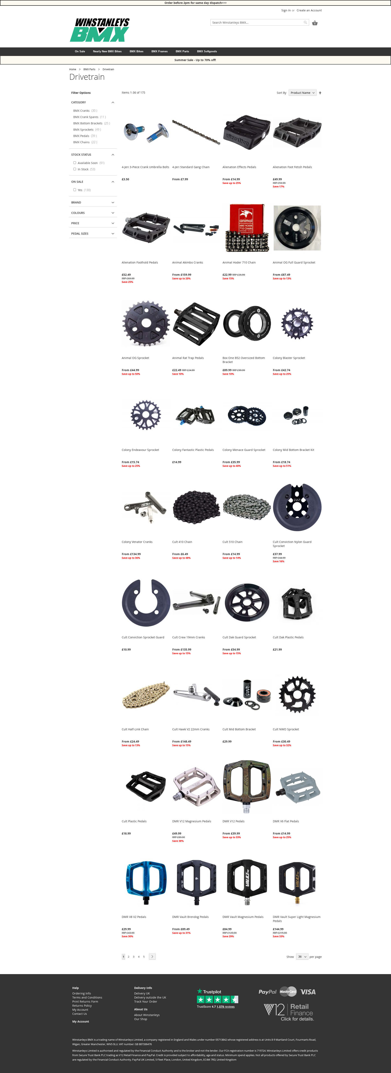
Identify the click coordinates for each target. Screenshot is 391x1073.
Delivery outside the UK (150, 997)
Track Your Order (145, 1001)
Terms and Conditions (87, 997)
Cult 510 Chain (233, 542)
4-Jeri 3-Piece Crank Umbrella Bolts (145, 167)
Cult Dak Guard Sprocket (239, 637)
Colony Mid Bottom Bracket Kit (293, 450)
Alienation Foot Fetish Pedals (292, 167)
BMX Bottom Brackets (92, 123)
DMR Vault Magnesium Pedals (243, 917)
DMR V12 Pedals (234, 821)
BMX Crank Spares (90, 117)
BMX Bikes (136, 51)
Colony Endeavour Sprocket (140, 450)
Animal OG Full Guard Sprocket (294, 262)
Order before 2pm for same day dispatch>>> (196, 3)
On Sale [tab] (77, 182)
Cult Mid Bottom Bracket (239, 729)
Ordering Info (81, 993)
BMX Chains (86, 142)
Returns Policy (82, 1005)
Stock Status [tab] (81, 154)
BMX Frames (160, 51)
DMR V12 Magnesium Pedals (191, 821)
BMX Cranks (86, 111)
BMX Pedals (86, 136)
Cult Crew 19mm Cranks (188, 637)
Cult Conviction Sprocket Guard (143, 637)
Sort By (281, 93)
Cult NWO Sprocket (286, 729)
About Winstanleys (147, 1015)
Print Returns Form (85, 1001)
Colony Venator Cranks (137, 542)
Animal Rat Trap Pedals (188, 358)
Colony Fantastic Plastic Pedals (193, 450)
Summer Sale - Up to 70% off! (196, 60)
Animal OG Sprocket (135, 358)
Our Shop (140, 1019)
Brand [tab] (76, 202)
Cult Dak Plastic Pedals (288, 637)
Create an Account (309, 10)
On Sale (80, 51)
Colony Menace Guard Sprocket (244, 450)
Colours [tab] (78, 213)
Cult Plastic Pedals (134, 821)
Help (75, 988)
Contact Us (79, 1014)
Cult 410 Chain (182, 542)
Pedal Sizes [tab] (79, 233)
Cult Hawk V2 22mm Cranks (191, 729)
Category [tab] (78, 102)
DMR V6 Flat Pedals (286, 821)
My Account (80, 1010)
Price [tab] (75, 223)
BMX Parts (182, 51)
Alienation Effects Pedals (239, 167)
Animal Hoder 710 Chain (239, 262)
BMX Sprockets (88, 129)
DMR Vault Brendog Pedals (190, 917)
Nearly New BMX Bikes (107, 51)
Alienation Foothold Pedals (140, 262)
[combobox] (259, 22)
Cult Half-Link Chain (135, 729)
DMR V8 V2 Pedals (134, 917)
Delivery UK (142, 993)
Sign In (286, 10)
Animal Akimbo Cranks (187, 262)
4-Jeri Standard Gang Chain (191, 167)
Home (72, 69)
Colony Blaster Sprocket (289, 358)
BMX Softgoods (207, 51)
